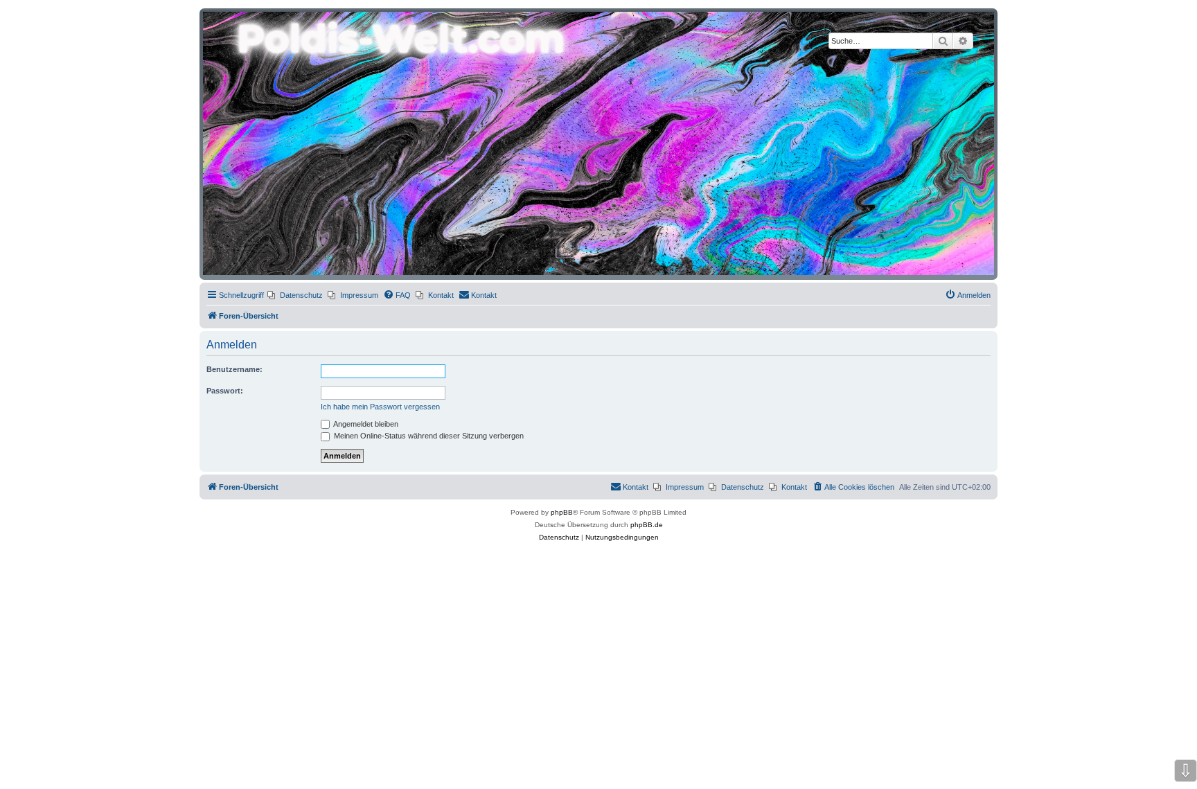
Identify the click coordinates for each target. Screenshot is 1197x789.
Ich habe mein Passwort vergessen (380, 406)
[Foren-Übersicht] (598, 143)
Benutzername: (234, 369)
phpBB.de (646, 525)
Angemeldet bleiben (365, 424)
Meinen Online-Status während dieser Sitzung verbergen (428, 436)
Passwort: (224, 391)
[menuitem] (295, 295)
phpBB (562, 512)
